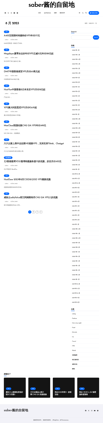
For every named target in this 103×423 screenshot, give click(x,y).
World (74, 350)
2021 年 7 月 (75, 197)
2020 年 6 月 (76, 256)
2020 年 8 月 (76, 247)
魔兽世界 (62, 13)
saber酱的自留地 (51, 5)
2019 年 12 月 (76, 284)
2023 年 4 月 (76, 100)
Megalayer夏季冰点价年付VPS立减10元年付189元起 (28, 54)
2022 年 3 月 (76, 160)
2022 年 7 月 (76, 142)
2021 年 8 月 (76, 192)
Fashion (74, 318)
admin (6, 39)
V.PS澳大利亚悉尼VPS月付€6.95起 (20, 108)
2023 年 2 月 (76, 109)
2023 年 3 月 (76, 105)
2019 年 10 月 (76, 293)
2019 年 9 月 (76, 297)
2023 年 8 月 (76, 82)
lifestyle (74, 332)
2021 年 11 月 (76, 178)
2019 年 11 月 (76, 288)
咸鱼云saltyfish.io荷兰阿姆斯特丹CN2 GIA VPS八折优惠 (31, 197)
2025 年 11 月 (76, 54)
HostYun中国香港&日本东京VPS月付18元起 (24, 90)
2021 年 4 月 (76, 210)
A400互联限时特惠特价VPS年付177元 (22, 36)
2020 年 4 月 (76, 265)
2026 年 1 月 (76, 50)
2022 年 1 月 (76, 169)
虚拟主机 (74, 364)
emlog (74, 314)
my (73, 336)
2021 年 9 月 (76, 187)
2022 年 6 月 (76, 146)
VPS (7, 31)
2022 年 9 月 (76, 132)
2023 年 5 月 (76, 96)
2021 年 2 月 (76, 220)
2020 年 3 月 (76, 270)
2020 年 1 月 (76, 279)
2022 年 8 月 (76, 137)
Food (73, 327)
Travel (74, 341)
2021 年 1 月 (75, 224)
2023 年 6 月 (76, 91)
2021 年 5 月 (76, 206)
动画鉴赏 (74, 355)
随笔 (73, 369)
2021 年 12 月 (76, 174)
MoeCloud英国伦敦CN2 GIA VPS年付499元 (25, 125)
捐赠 (55, 13)
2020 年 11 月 (76, 233)
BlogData (56, 420)
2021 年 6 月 (76, 201)
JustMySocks (47, 13)
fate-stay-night (77, 323)
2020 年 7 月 (76, 252)
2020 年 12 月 (76, 229)
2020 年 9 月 (76, 242)
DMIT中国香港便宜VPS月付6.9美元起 (22, 72)
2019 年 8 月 (76, 302)
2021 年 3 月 (75, 215)
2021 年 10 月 (76, 183)
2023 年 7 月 (76, 87)
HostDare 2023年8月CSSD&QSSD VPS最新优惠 (27, 179)
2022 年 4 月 (76, 155)
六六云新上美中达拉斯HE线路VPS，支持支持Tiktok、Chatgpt (34, 144)
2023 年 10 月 (76, 73)
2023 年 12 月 (76, 64)
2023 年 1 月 (75, 114)
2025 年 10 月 (76, 59)
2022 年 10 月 (76, 128)
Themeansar (64, 420)
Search (74, 32)
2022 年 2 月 (76, 165)
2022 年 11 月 (76, 123)
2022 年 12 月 (76, 119)
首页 (39, 13)
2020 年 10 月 (76, 238)
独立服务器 (8, 157)
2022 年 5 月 (76, 151)
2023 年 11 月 (76, 68)
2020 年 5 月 (76, 261)
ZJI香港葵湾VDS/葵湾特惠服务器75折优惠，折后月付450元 (32, 161)
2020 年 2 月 (76, 275)
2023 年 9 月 (76, 77)
